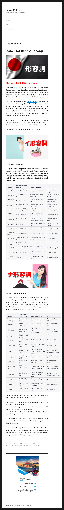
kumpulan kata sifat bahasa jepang (32, 445)
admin (8, 443)
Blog (8, 25)
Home (8, 21)
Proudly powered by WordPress (23, 505)
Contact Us (10, 29)
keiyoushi (17, 88)
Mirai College (14, 10)
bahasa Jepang (32, 101)
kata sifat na (13, 445)
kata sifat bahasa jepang (36, 443)
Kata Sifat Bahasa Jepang (24, 51)
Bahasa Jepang (24, 443)
